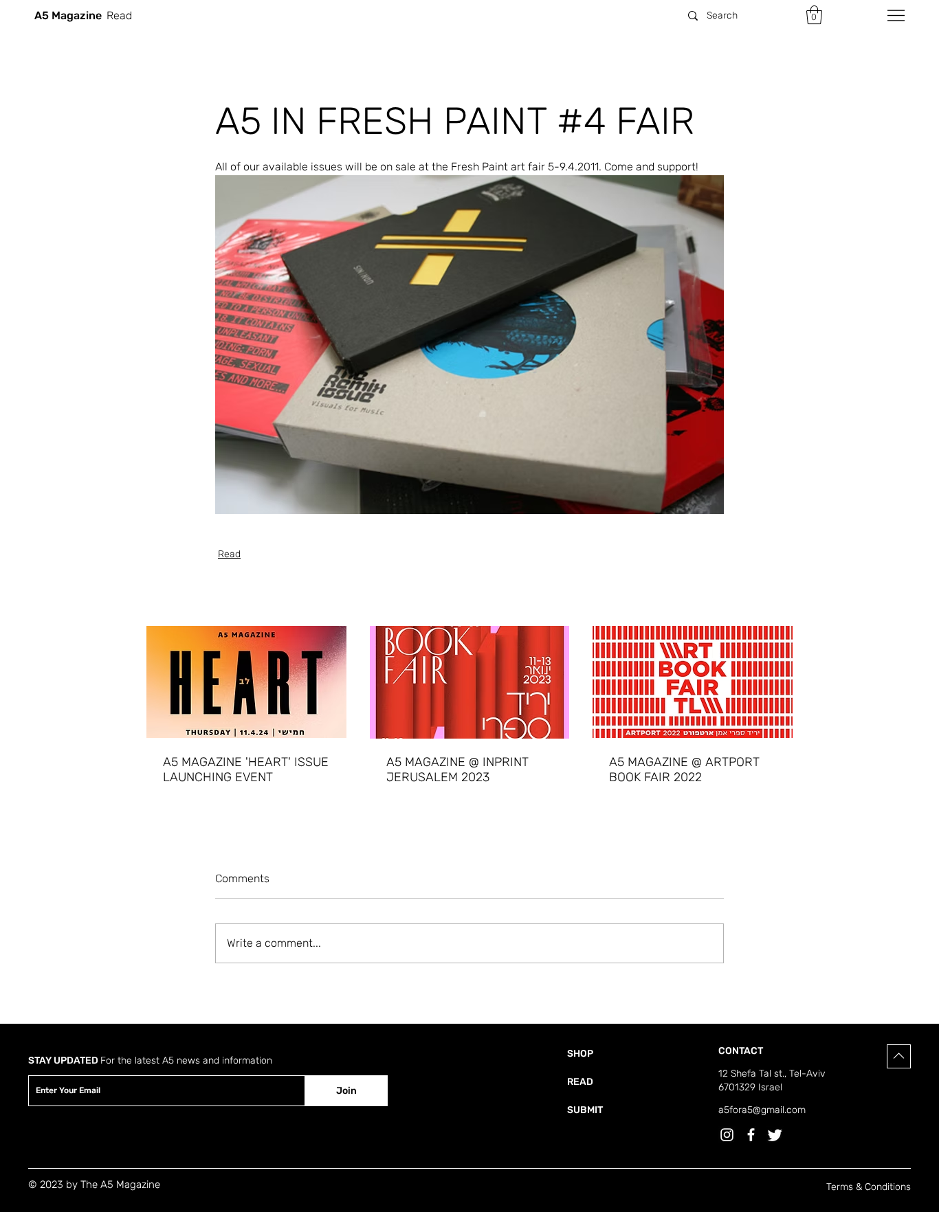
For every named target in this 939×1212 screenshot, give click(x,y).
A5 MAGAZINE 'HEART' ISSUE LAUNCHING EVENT (246, 769)
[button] (814, 14)
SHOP (580, 1053)
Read (229, 554)
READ (580, 1082)
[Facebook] (751, 1134)
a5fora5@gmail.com (762, 1110)
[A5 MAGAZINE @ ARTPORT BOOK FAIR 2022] (693, 682)
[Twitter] (775, 1134)
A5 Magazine (68, 15)
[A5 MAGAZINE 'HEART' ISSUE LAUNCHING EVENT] (246, 682)
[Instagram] (727, 1134)
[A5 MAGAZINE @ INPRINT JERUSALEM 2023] (470, 682)
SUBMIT (585, 1110)
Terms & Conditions (868, 1187)
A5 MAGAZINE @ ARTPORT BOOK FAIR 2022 (684, 769)
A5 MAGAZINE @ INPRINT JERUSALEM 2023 (457, 769)
